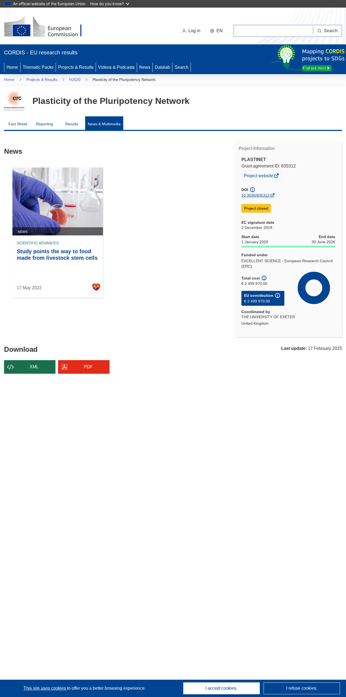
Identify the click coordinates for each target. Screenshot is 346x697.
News (144, 67)
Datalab (162, 67)
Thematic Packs (38, 67)
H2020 (75, 79)
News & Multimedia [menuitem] (104, 124)
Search (181, 67)
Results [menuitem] (71, 124)
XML (34, 366)
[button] (216, 31)
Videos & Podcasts (116, 67)
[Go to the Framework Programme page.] (14, 101)
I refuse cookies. (301, 688)
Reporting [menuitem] (44, 124)
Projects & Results (76, 67)
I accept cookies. (221, 688)
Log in (194, 30)
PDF (88, 366)
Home (12, 67)
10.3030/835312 (255, 195)
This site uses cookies (45, 688)
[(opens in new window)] (47, 27)
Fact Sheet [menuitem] (17, 124)
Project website (259, 177)
